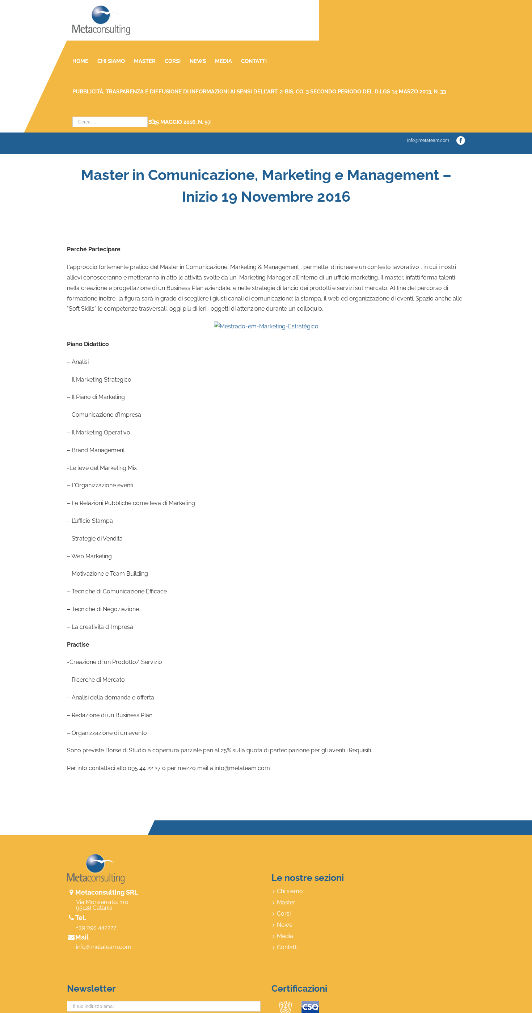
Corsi (284, 914)
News (284, 925)
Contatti (287, 947)
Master (286, 902)
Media (285, 936)
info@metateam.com (428, 140)
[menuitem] (84, 61)
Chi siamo (290, 891)
